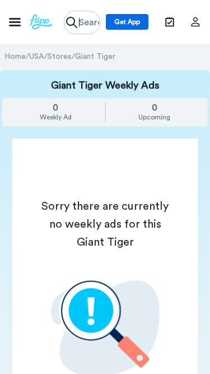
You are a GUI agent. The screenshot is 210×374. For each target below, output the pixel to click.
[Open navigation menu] (30, 22)
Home (15, 57)
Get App (127, 22)
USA (36, 57)
